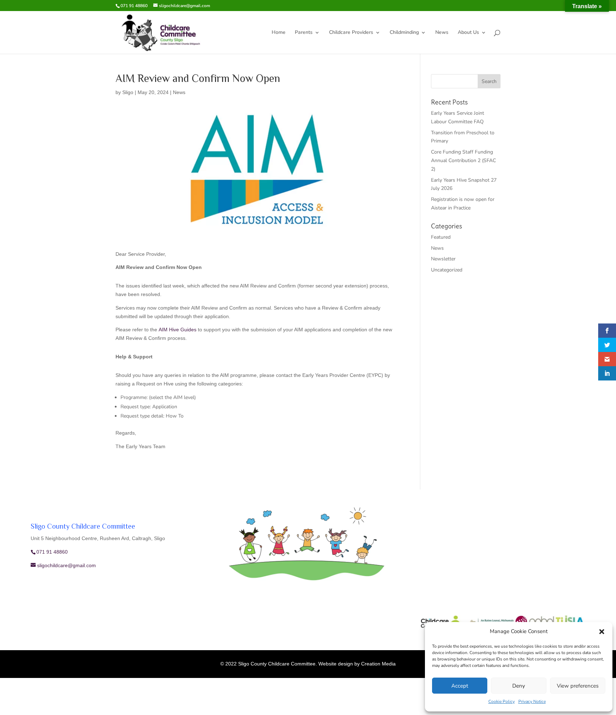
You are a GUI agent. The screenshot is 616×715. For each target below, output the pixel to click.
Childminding (404, 33)
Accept (459, 685)
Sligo (127, 92)
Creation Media (378, 664)
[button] (601, 631)
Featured (441, 237)
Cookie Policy (501, 701)
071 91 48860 (134, 6)
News (441, 33)
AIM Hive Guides (177, 329)
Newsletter (443, 258)
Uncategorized (446, 269)
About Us (468, 33)
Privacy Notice (532, 701)
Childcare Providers (351, 33)
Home (279, 33)
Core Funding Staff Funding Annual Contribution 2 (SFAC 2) (463, 160)
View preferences (578, 685)
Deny (518, 685)
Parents (304, 33)
